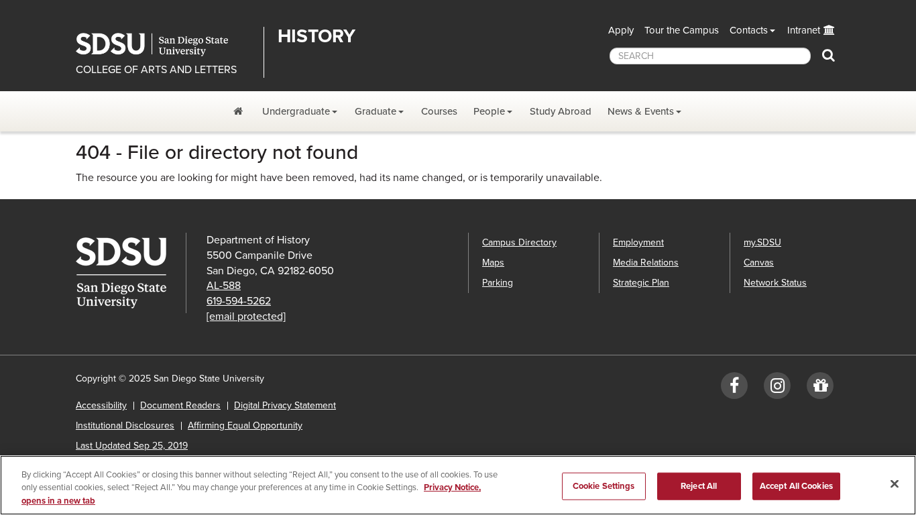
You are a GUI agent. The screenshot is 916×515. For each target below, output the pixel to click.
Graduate (375, 111)
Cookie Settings (604, 485)
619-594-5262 (239, 301)
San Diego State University (164, 44)
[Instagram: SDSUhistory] (777, 388)
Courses (439, 111)
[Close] (894, 483)
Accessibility (101, 405)
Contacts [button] (749, 30)
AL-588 (224, 285)
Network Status (775, 282)
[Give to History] (820, 388)
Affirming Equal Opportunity (245, 425)
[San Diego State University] (131, 273)
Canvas (759, 262)
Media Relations (646, 262)
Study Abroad (560, 111)
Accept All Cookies (796, 485)
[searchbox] (710, 56)
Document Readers (180, 405)
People (489, 111)
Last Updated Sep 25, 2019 (132, 445)
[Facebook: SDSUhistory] (734, 388)
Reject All (699, 485)
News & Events (641, 111)
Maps (493, 262)
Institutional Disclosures (125, 425)
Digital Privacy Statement (285, 405)
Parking (497, 282)
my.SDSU (762, 242)
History (316, 36)
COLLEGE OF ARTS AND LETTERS (156, 69)
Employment (638, 242)
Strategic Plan (641, 282)
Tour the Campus (681, 30)
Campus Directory (519, 242)
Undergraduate (296, 111)
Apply (621, 30)
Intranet (803, 30)
